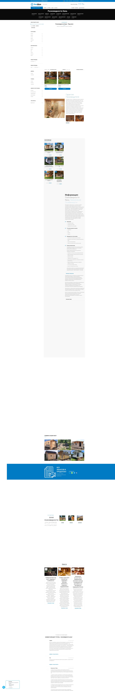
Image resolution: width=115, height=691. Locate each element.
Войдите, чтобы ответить (53, 654)
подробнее (67, 122)
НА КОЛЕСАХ (80, 522)
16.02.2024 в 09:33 (71, 668)
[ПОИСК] (68, 4)
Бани (48, 69)
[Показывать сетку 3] (73, 69)
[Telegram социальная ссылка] (61, 1)
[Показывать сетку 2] (71, 69)
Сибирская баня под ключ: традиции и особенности (51, 579)
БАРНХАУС (71, 522)
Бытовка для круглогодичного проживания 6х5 (59, 180)
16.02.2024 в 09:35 (71, 640)
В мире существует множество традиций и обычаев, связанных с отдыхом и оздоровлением (64, 582)
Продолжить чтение (78, 608)
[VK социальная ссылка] (60, 1)
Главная (45, 69)
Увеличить (57, 440)
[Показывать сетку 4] (74, 69)
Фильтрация (33, 27)
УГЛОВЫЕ (62, 522)
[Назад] (47, 11)
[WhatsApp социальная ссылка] (59, 1)
